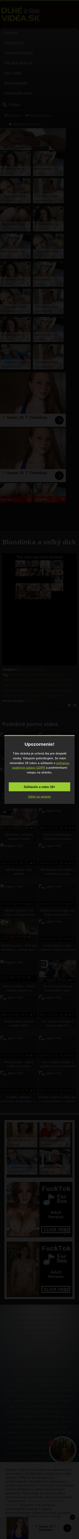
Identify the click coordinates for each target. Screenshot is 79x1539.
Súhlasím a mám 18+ (39, 787)
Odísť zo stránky (39, 796)
